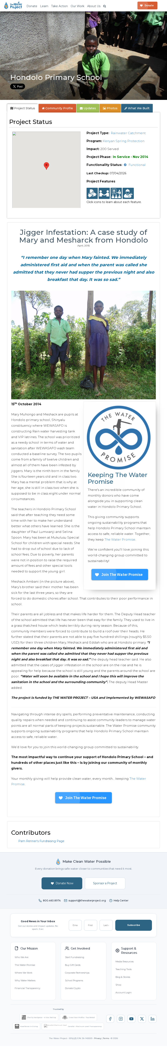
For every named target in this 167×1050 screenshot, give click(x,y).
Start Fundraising (74, 957)
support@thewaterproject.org (87, 900)
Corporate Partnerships (77, 972)
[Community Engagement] (104, 193)
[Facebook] (110, 1019)
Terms (106, 1038)
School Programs (74, 980)
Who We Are (21, 957)
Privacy (97, 1038)
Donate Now (64, 883)
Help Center (121, 900)
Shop (118, 984)
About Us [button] (93, 6)
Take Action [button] (59, 6)
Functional (137, 165)
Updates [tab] (89, 108)
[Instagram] (121, 1019)
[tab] (22, 108)
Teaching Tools (123, 969)
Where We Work (23, 972)
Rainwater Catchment (128, 133)
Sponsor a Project (105, 883)
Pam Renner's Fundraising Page (41, 841)
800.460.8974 (52, 900)
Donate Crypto (72, 988)
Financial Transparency (27, 988)
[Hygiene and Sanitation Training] (116, 193)
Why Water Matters (25, 980)
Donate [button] (31, 6)
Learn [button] (44, 6)
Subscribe (133, 925)
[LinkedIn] (152, 1019)
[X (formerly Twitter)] (142, 1019)
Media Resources (124, 961)
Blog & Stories (122, 977)
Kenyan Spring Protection (123, 141)
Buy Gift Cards (72, 965)
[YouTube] (131, 1019)
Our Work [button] (77, 6)
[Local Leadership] (92, 193)
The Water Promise (119, 539)
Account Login (123, 992)
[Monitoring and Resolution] (128, 193)
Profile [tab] (59, 108)
